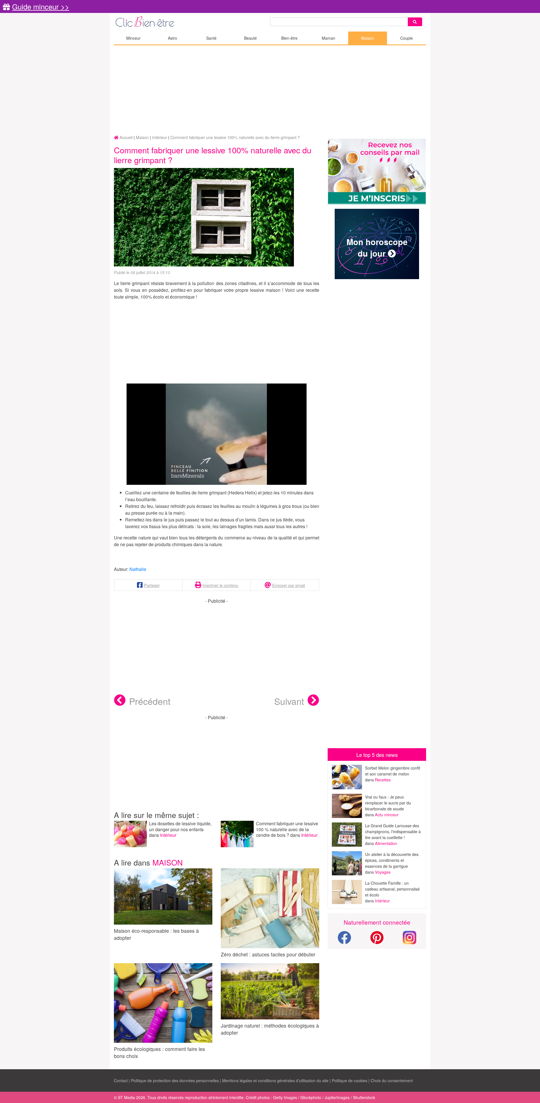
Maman (328, 38)
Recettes (383, 780)
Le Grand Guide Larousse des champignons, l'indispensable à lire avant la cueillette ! (393, 831)
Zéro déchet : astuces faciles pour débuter (268, 954)
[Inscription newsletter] (377, 171)
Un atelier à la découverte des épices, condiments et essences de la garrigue (391, 860)
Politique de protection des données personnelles (175, 1080)
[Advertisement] (270, 90)
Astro (172, 38)
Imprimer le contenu (220, 585)
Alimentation (386, 843)
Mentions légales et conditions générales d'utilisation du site (275, 1080)
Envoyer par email (288, 585)
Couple (406, 38)
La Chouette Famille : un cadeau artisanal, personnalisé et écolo (392, 889)
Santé (211, 38)
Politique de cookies (349, 1080)
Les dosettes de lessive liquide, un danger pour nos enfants (180, 826)
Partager (152, 585)
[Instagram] (409, 937)
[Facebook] (344, 941)
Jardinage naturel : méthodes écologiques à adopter (270, 1029)
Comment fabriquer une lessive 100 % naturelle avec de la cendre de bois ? (287, 829)
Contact (121, 1080)
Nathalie (137, 569)
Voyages (382, 872)
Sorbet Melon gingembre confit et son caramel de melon (392, 771)
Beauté (250, 38)
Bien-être (289, 38)
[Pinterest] (377, 941)
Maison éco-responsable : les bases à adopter (156, 934)
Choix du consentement (392, 1080)
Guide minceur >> (40, 6)
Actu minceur (387, 814)
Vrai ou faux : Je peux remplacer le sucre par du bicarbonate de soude (388, 802)
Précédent (149, 700)
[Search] (415, 22)
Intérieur (168, 835)
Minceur (133, 38)
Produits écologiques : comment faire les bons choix (159, 1052)
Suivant (289, 700)
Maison (367, 38)
